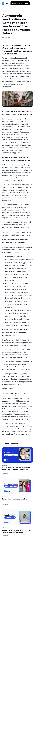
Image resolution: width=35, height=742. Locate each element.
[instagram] (10, 736)
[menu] (32, 3)
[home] (6, 3)
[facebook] (3, 736)
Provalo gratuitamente (20, 3)
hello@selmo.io (8, 726)
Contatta (7, 566)
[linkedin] (6, 736)
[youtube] (14, 736)
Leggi (5, 473)
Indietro (8, 10)
